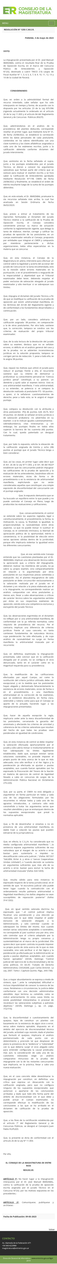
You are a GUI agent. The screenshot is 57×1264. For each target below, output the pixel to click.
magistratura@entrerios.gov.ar (15, 1248)
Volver (52, 1229)
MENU (5, 23)
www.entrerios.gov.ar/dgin (42, 1258)
